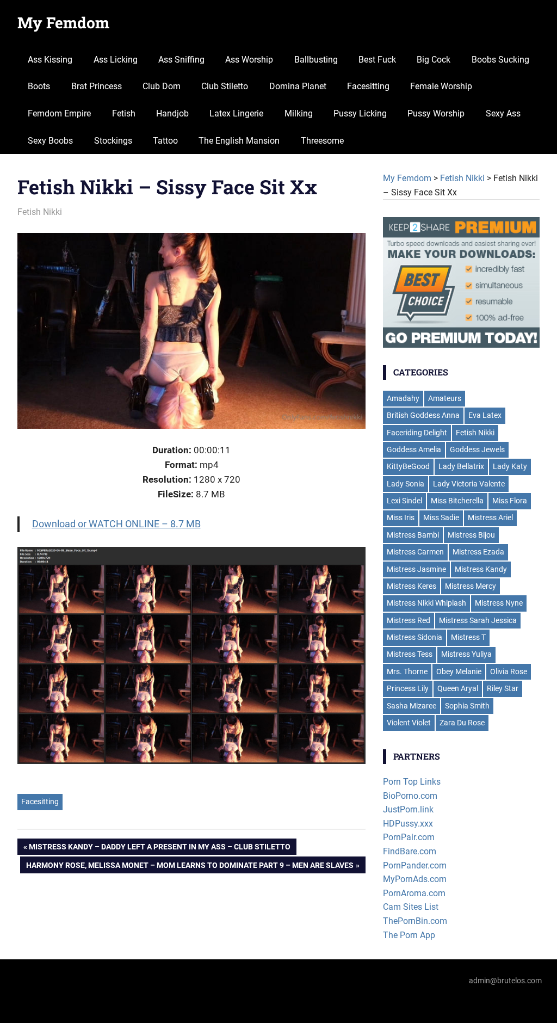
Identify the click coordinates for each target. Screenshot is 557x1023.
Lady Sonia (405, 483)
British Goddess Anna (423, 415)
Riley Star (502, 688)
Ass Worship (249, 59)
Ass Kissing (50, 59)
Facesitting (368, 86)
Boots (39, 86)
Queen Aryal (457, 688)
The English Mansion (239, 140)
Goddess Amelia (414, 449)
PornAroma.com (414, 893)
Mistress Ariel (490, 517)
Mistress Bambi (413, 535)
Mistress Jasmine (416, 569)
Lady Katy (510, 466)
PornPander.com (415, 865)
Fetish (123, 113)
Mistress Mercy (470, 586)
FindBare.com (409, 851)
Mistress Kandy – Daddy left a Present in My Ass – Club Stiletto (159, 848)
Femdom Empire (59, 113)
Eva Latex (485, 415)
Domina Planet (297, 86)
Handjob (172, 113)
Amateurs (444, 398)
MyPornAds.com (415, 879)
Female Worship (441, 86)
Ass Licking (116, 59)
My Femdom (63, 23)
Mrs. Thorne (407, 671)
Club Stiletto (224, 86)
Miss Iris (400, 517)
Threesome (322, 140)
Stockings (113, 140)
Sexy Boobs (50, 140)
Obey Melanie (458, 671)
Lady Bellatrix (461, 466)
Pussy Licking (360, 113)
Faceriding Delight (417, 432)
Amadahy (403, 398)
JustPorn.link (408, 809)
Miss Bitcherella (457, 500)
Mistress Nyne (499, 603)
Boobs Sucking (500, 59)
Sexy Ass (503, 113)
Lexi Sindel (404, 500)
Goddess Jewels (477, 449)
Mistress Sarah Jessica (478, 620)
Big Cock (433, 59)
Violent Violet (409, 722)
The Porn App (409, 935)
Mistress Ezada (478, 551)
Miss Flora (509, 500)
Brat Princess (96, 86)
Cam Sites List (410, 907)
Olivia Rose (508, 671)
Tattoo (165, 140)
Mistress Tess (409, 654)
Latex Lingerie (236, 113)
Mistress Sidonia (414, 637)
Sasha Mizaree (411, 705)
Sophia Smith (467, 705)
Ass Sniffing (181, 59)
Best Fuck (377, 59)
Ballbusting (316, 59)
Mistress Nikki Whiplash (426, 603)
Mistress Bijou (471, 535)
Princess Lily (408, 688)
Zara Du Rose (462, 722)
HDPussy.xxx (408, 823)
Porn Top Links (412, 782)
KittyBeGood (408, 466)
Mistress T (468, 637)
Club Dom (162, 86)
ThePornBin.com (415, 921)
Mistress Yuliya (466, 654)
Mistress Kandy (481, 569)
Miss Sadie (441, 517)
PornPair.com (409, 837)
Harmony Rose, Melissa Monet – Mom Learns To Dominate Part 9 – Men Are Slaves (190, 867)
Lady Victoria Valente (469, 483)
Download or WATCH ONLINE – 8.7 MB (116, 523)
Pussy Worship (436, 113)
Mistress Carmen (415, 551)
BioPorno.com (410, 796)
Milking (298, 113)
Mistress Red (408, 620)
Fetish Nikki (39, 212)
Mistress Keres (411, 586)
